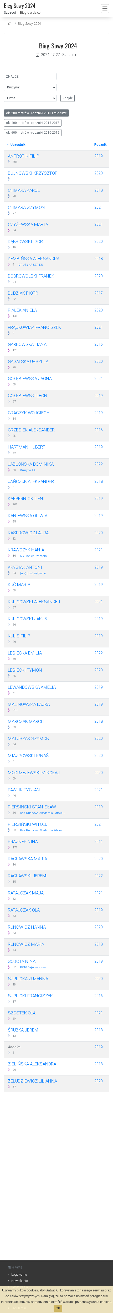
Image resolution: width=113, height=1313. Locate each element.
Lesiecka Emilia (25, 653)
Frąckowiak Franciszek (34, 327)
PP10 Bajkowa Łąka (33, 967)
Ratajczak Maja (26, 893)
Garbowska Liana (27, 344)
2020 (98, 173)
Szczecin (11, 12)
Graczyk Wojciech (29, 412)
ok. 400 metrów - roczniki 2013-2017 (32, 123)
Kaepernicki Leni (26, 498)
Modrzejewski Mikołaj (34, 772)
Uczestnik (17, 145)
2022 (98, 464)
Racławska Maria (27, 858)
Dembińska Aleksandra (33, 258)
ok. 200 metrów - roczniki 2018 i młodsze (36, 113)
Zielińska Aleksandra (32, 1064)
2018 (98, 190)
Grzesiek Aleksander (31, 429)
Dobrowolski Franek (31, 276)
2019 (98, 156)
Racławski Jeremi (28, 875)
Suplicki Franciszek (30, 995)
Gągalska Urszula (28, 361)
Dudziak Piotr (23, 293)
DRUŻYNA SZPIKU (30, 264)
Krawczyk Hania (26, 549)
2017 (98, 293)
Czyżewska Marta (28, 224)
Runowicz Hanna (27, 927)
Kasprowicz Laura (28, 532)
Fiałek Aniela (22, 310)
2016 (98, 344)
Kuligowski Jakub (27, 618)
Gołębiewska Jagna (30, 378)
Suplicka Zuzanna (28, 978)
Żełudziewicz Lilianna (32, 1081)
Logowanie (19, 1274)
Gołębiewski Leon (27, 395)
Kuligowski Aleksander (34, 601)
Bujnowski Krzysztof (32, 173)
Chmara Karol (24, 190)
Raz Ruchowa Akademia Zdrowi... (42, 813)
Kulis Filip (19, 635)
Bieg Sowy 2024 (29, 24)
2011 (98, 841)
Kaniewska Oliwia (27, 515)
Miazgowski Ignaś (28, 755)
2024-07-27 (50, 55)
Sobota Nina (21, 961)
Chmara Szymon (26, 207)
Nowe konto (19, 1281)
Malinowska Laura (29, 704)
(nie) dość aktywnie (33, 573)
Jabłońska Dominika (31, 464)
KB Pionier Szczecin (33, 556)
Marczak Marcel (26, 721)
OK (58, 1308)
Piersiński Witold (28, 824)
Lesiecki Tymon (25, 670)
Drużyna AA (27, 470)
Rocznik (100, 145)
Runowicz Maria (26, 944)
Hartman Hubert (26, 447)
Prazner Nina (23, 841)
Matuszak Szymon (28, 738)
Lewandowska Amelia (32, 687)
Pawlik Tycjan (24, 789)
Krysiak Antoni (25, 567)
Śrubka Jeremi (24, 1030)
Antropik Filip (23, 156)
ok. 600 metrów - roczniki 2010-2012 (32, 132)
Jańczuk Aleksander (31, 481)
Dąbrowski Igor (25, 241)
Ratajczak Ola (24, 910)
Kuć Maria (19, 584)
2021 (98, 207)
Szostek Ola (21, 1012)
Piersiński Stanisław (32, 806)
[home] (10, 24)
